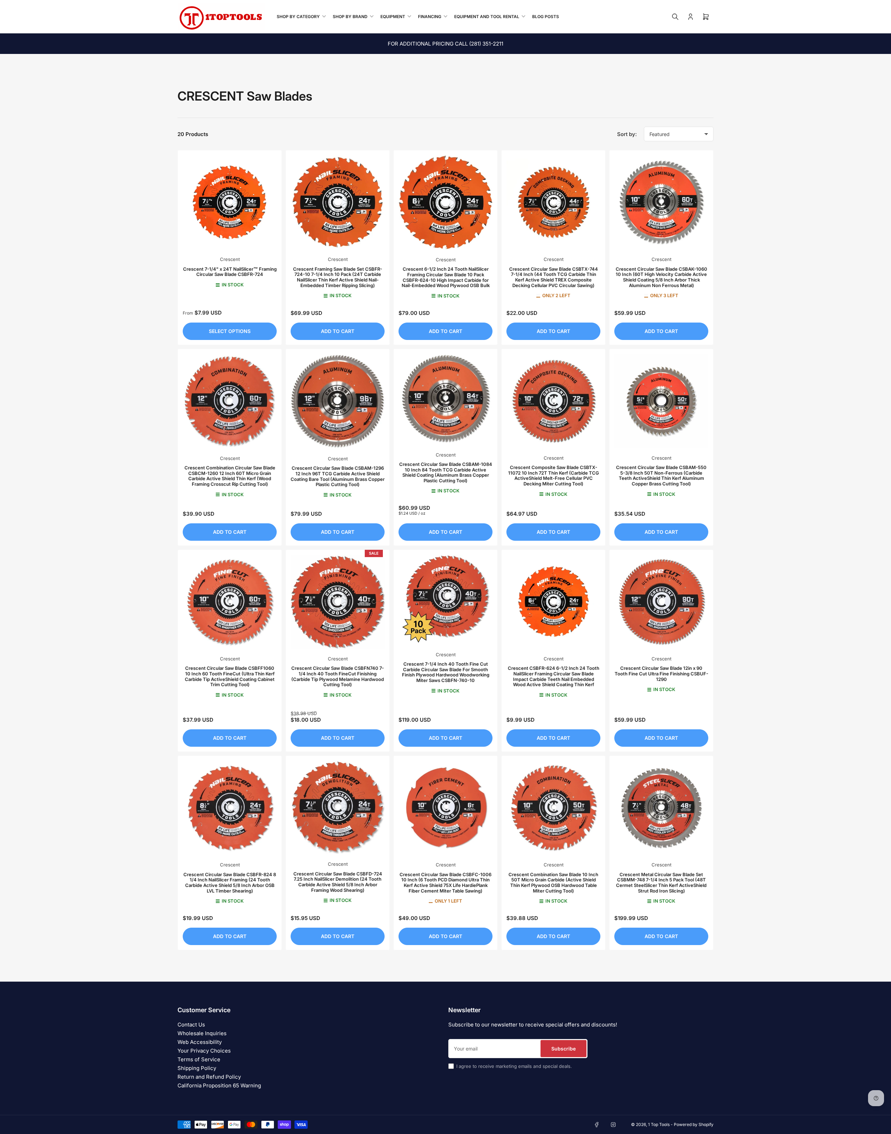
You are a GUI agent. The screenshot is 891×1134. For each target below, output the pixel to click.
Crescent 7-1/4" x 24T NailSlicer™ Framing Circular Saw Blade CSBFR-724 (230, 271)
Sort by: (627, 134)
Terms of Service (199, 1059)
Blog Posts (545, 16)
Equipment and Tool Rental (486, 16)
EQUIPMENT (392, 16)
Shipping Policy (197, 1068)
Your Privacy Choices (204, 1050)
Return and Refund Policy (209, 1076)
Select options (230, 331)
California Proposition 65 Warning (219, 1085)
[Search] (675, 16)
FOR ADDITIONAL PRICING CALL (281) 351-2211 (445, 43)
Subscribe (563, 1049)
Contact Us (191, 1024)
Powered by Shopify (693, 1124)
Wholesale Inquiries (202, 1033)
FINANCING (429, 16)
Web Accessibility (200, 1042)
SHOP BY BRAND (350, 16)
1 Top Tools (659, 1124)
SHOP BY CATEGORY (298, 16)
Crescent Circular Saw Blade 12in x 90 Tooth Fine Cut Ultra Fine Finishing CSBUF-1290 (661, 673)
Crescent (230, 259)
